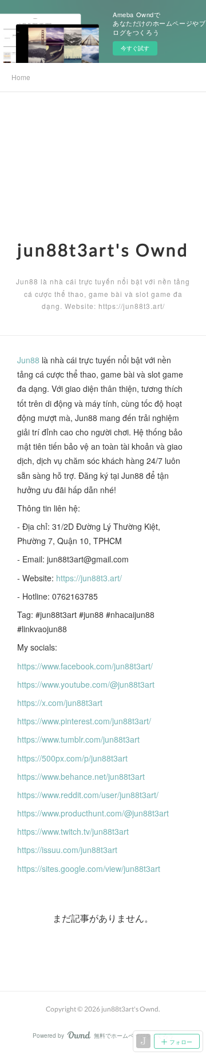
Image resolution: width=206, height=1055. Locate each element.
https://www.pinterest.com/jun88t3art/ (84, 721)
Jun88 (28, 360)
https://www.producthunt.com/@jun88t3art (93, 813)
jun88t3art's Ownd (103, 249)
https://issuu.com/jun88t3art (67, 849)
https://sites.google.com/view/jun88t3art (88, 868)
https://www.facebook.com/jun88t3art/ (85, 666)
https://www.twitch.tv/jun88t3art (73, 831)
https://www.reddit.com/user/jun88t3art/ (88, 794)
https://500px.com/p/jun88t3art (72, 758)
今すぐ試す (135, 48)
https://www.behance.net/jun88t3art (81, 776)
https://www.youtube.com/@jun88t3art (85, 684)
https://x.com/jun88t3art (59, 702)
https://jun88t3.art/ (89, 578)
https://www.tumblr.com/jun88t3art (78, 739)
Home (20, 77)
